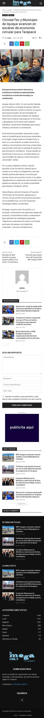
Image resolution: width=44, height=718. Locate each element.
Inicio (4, 10)
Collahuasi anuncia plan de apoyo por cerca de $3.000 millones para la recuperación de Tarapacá (28, 469)
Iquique (9, 10)
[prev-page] (3, 344)
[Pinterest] (22, 43)
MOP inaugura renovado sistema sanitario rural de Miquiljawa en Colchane (28, 457)
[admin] (3, 38)
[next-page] (7, 344)
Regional (11, 15)
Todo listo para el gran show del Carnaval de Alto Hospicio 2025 (33, 257)
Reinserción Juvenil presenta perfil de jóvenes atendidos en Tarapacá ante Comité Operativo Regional (29, 309)
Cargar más (21, 504)
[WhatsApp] (27, 43)
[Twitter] (17, 43)
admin (9, 38)
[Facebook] (11, 43)
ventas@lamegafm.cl (20, 684)
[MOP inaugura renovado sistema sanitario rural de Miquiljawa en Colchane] (8, 458)
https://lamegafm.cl (22, 291)
